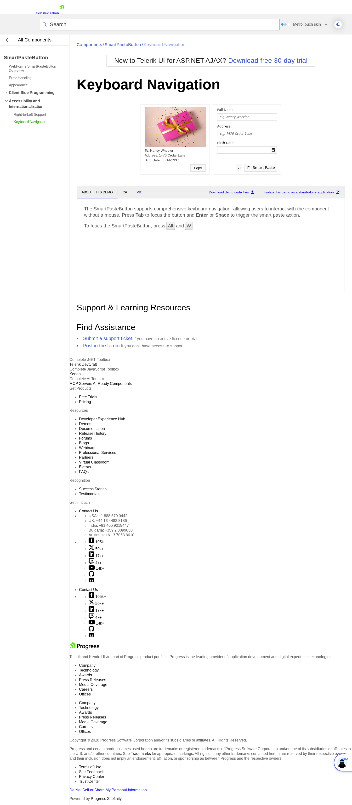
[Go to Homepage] (62, 13)
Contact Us (88, 511)
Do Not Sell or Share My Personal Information (108, 790)
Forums (85, 438)
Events (85, 467)
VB (139, 192)
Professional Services (97, 453)
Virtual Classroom (94, 462)
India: (109, 525)
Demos (85, 424)
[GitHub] (91, 575)
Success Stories (93, 489)
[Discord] (91, 581)
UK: (108, 521)
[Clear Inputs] (239, 167)
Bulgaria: (111, 530)
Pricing (85, 402)
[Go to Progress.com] (85, 648)
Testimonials (89, 494)
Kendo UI (77, 374)
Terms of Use (90, 767)
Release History (92, 433)
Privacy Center (91, 777)
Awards (85, 675)
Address (223, 126)
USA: (108, 516)
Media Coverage (93, 685)
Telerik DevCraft (83, 364)
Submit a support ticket (107, 338)
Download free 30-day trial (267, 60)
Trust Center (89, 781)
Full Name (225, 109)
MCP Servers (80, 384)
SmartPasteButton (123, 44)
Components (89, 44)
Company (87, 665)
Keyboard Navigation (165, 44)
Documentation (92, 429)
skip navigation (47, 13)
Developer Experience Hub (102, 419)
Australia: (111, 535)
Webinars (87, 448)
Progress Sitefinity (106, 799)
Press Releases (92, 680)
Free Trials (88, 397)
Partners (86, 457)
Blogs (84, 443)
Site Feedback (91, 772)
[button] (260, 168)
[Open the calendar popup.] (273, 150)
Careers (86, 689)
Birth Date (225, 142)
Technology (89, 670)
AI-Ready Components (112, 384)
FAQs (84, 472)
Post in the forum (101, 345)
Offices (85, 694)
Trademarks (141, 754)
